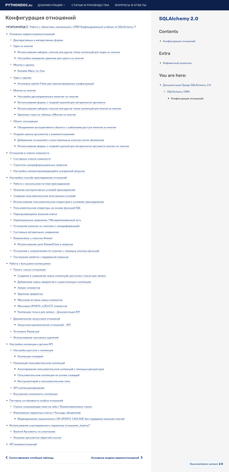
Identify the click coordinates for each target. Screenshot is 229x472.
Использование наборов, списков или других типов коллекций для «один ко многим (69, 52)
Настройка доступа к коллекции (33, 350)
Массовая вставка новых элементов (40, 300)
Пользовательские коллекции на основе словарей (48, 375)
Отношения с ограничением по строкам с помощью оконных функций (56, 251)
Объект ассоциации (25, 121)
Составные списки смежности (32, 159)
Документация (50, 5)
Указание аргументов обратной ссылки (37, 437)
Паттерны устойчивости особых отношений (36, 400)
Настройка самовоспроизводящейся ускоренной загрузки (49, 171)
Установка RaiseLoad (26, 331)
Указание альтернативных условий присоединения (44, 190)
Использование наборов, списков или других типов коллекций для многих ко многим (69, 108)
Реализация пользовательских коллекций (39, 363)
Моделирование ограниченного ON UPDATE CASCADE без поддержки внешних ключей (71, 419)
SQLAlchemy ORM (178, 91)
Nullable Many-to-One (31, 71)
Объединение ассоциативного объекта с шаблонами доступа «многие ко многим (67, 127)
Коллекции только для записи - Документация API (49, 312)
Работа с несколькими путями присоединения (41, 184)
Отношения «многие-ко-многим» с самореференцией (46, 226)
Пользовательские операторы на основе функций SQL (47, 208)
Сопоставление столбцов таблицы (31, 458)
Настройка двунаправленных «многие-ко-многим (48, 96)
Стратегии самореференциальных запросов (40, 165)
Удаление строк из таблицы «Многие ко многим (47, 114)
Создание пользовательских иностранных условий (44, 196)
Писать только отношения (29, 269)
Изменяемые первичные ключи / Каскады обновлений (47, 413)
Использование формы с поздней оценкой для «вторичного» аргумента (61, 102)
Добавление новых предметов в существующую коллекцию (54, 282)
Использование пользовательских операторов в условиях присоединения (58, 202)
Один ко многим (23, 46)
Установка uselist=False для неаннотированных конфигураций (56, 83)
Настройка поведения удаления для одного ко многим (51, 58)
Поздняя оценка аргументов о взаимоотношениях (43, 134)
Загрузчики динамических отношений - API (44, 325)
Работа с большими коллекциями (29, 263)
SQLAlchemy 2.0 (178, 18)
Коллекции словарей (30, 356)
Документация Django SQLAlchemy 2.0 (187, 85)
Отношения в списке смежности (29, 153)
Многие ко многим (24, 90)
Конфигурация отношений (179, 41)
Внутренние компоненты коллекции (35, 394)
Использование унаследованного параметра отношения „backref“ (50, 425)
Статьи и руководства (90, 5)
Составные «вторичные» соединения (36, 232)
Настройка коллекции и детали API (31, 344)
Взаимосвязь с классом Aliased (32, 238)
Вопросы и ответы (130, 5)
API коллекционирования (28, 388)
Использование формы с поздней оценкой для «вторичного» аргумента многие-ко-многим (73, 146)
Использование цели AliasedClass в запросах (45, 244)
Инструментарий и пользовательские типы (44, 381)
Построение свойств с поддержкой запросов (41, 257)
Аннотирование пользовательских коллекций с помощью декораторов (61, 369)
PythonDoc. (18, 5)
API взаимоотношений (23, 444)
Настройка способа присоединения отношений (38, 177)
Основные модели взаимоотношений (32, 34)
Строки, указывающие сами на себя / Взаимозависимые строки (52, 406)
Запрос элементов (29, 288)
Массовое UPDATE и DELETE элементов (42, 306)
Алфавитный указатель (177, 63)
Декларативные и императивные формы (38, 40)
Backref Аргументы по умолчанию (34, 431)
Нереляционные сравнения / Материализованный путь (47, 220)
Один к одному (22, 78)
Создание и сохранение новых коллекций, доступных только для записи (62, 276)
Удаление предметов (30, 294)
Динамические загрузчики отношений (36, 319)
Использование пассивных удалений (36, 337)
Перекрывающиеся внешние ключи (35, 214)
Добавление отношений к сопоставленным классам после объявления (61, 140)
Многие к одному (23, 65)
